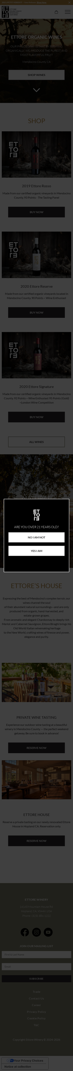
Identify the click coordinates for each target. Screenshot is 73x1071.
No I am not (36, 537)
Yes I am (36, 550)
